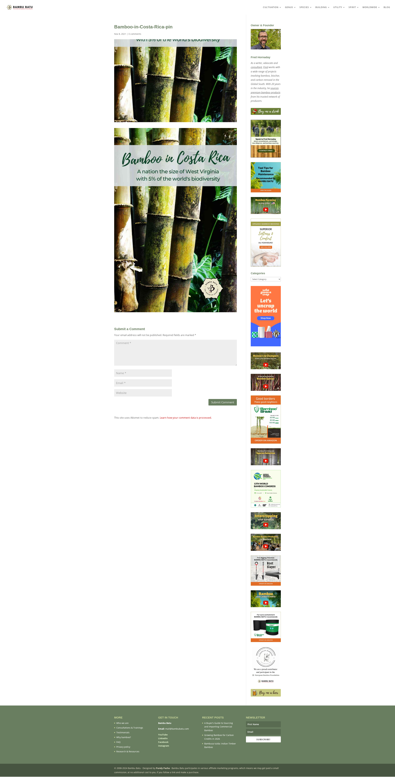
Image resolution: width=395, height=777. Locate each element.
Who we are (122, 723)
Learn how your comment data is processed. (186, 417)
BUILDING (321, 7)
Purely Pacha (163, 768)
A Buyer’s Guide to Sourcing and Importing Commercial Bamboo (218, 727)
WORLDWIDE (369, 7)
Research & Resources (127, 751)
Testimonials (122, 732)
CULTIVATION (271, 7)
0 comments (135, 33)
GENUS (289, 7)
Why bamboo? (123, 737)
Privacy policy (123, 746)
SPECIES (304, 7)
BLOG (387, 7)
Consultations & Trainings (129, 727)
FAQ (118, 742)
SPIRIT (352, 7)
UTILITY (337, 7)
